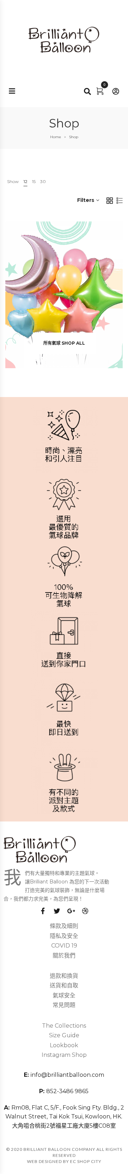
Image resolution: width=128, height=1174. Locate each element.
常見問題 (64, 1005)
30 (43, 181)
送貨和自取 (64, 985)
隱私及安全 (64, 936)
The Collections (64, 1025)
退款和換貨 (64, 975)
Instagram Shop (64, 1055)
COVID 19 (64, 945)
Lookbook (64, 1045)
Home (55, 137)
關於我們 (64, 955)
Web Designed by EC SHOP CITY (64, 1161)
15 (34, 181)
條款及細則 (64, 926)
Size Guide (64, 1035)
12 (25, 181)
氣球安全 (64, 995)
